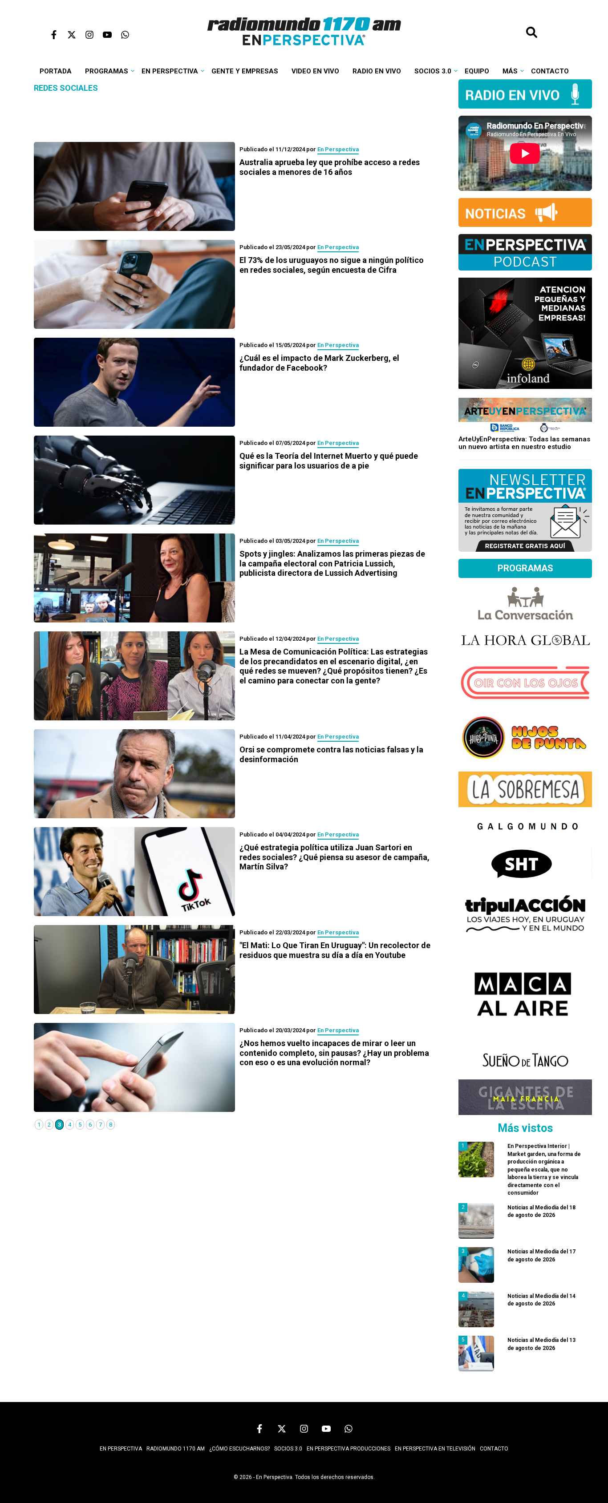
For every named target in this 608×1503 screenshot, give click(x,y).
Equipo (477, 71)
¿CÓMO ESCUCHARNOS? (239, 1449)
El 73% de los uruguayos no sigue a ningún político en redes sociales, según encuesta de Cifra (331, 265)
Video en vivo (315, 71)
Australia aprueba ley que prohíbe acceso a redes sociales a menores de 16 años (329, 167)
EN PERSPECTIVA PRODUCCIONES (348, 1449)
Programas (106, 71)
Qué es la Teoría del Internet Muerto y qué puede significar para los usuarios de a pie (328, 460)
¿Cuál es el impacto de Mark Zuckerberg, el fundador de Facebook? (319, 362)
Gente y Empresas (244, 71)
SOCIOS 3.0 (288, 1449)
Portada (56, 71)
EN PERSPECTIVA (121, 1449)
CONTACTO (494, 1449)
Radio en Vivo (377, 71)
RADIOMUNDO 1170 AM (175, 1449)
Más (510, 71)
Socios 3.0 (432, 71)
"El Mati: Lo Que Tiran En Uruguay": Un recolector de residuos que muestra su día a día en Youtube (334, 950)
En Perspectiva (170, 71)
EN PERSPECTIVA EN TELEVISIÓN (435, 1449)
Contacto (550, 71)
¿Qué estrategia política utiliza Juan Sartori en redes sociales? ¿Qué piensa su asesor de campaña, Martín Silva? (334, 857)
